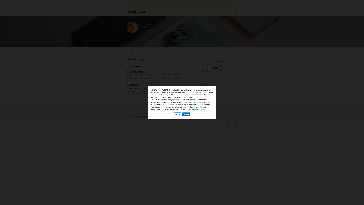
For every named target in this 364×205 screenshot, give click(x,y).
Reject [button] (177, 114)
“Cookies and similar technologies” (198, 109)
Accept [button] (186, 114)
